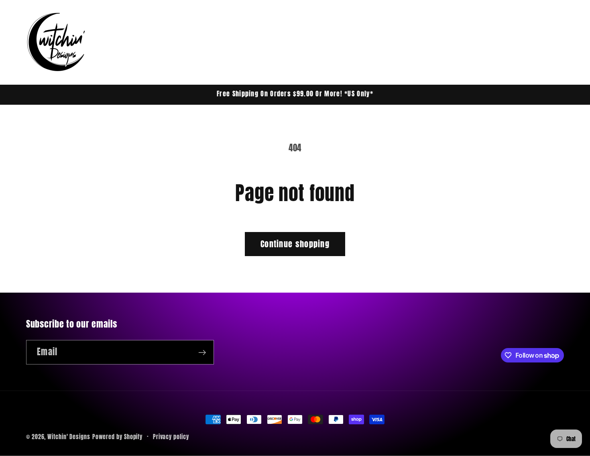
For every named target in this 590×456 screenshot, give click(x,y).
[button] (508, 42)
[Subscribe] (202, 352)
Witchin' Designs (68, 436)
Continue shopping (295, 244)
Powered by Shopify (117, 436)
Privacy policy (171, 436)
